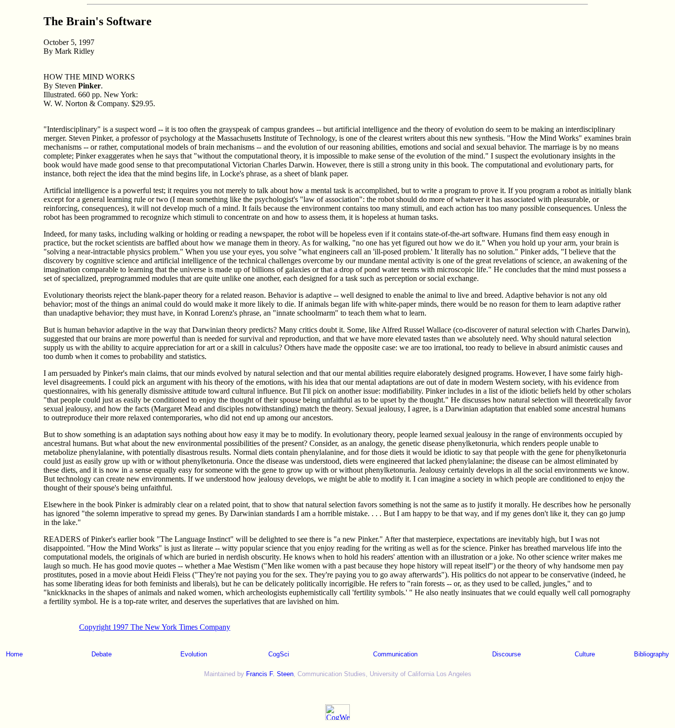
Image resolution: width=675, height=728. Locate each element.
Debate (101, 654)
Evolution (193, 654)
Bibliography (651, 654)
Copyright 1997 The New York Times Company (154, 627)
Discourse (506, 654)
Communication (395, 654)
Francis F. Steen (270, 674)
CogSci (278, 654)
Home (14, 654)
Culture (585, 654)
